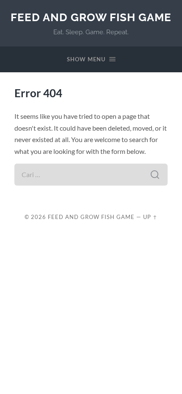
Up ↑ (150, 216)
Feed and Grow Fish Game (91, 17)
